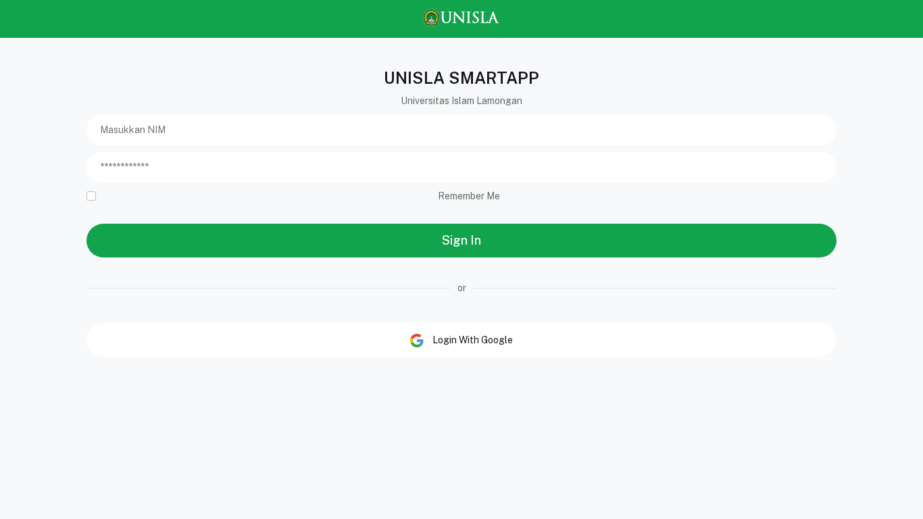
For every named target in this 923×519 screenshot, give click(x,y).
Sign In (461, 240)
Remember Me (469, 196)
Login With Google (471, 340)
